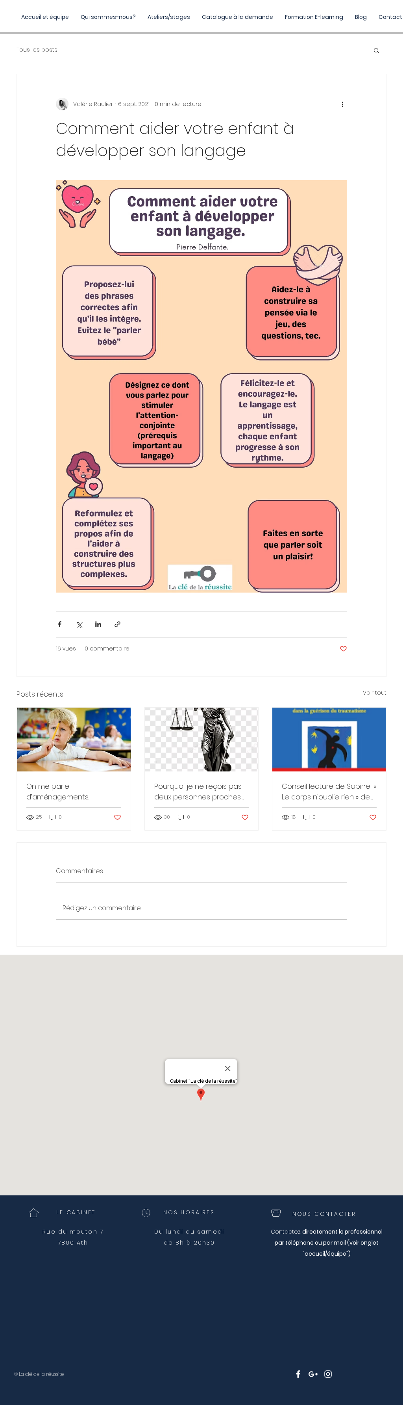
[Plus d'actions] (342, 104)
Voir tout (374, 693)
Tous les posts (37, 50)
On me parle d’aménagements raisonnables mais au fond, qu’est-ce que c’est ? (72, 791)
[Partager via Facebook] (59, 624)
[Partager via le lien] (117, 624)
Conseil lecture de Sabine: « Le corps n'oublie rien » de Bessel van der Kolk (329, 791)
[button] (376, 50)
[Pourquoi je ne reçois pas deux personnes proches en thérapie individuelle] (202, 739)
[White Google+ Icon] (313, 1374)
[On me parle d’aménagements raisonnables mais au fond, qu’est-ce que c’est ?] (74, 739)
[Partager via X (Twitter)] (79, 624)
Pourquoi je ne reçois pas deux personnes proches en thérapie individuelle (198, 791)
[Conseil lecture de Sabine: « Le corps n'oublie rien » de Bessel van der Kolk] (329, 739)
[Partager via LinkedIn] (98, 624)
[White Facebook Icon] (298, 1374)
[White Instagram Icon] (328, 1374)
